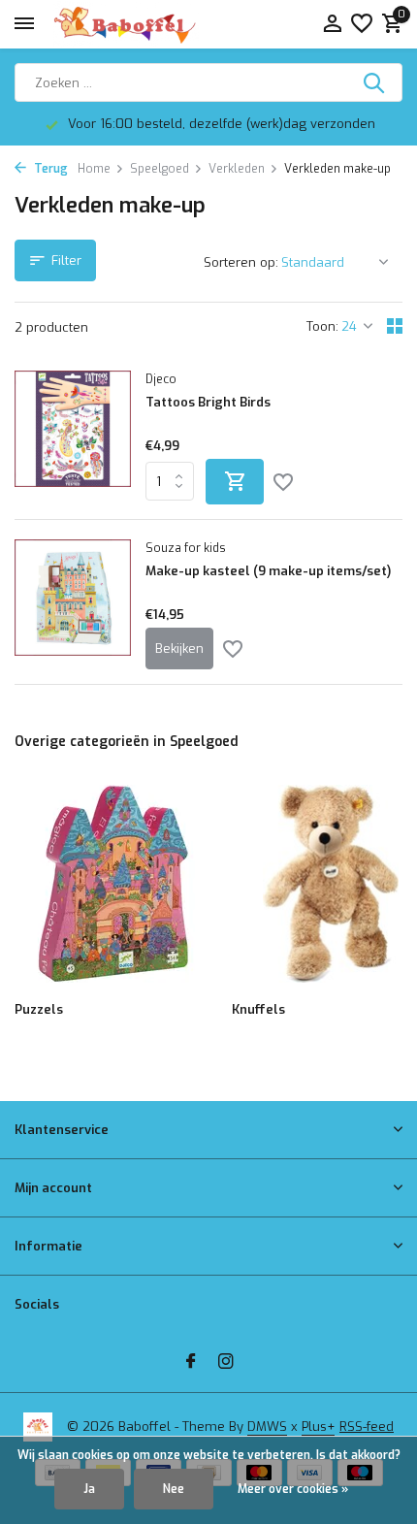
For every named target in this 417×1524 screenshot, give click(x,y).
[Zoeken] (375, 82)
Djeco (160, 379)
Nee (173, 1489)
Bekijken (179, 648)
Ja (89, 1489)
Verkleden (236, 169)
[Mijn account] (332, 25)
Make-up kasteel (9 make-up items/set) (268, 571)
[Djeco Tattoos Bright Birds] (73, 437)
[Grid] (394, 326)
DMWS (267, 1426)
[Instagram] (226, 1363)
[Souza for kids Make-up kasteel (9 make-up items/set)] (73, 604)
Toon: (322, 326)
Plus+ (318, 1426)
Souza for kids (185, 548)
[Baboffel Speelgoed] (126, 24)
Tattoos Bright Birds (208, 402)
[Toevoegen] (235, 481)
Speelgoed (159, 169)
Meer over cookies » (293, 1489)
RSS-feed (366, 1426)
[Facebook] (191, 1363)
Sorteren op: (241, 262)
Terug (49, 169)
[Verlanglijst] (361, 25)
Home (94, 169)
